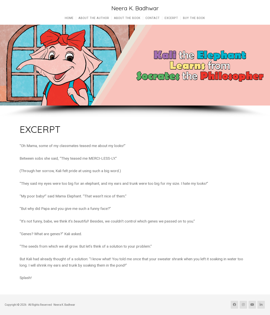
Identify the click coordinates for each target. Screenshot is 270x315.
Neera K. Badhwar (135, 8)
